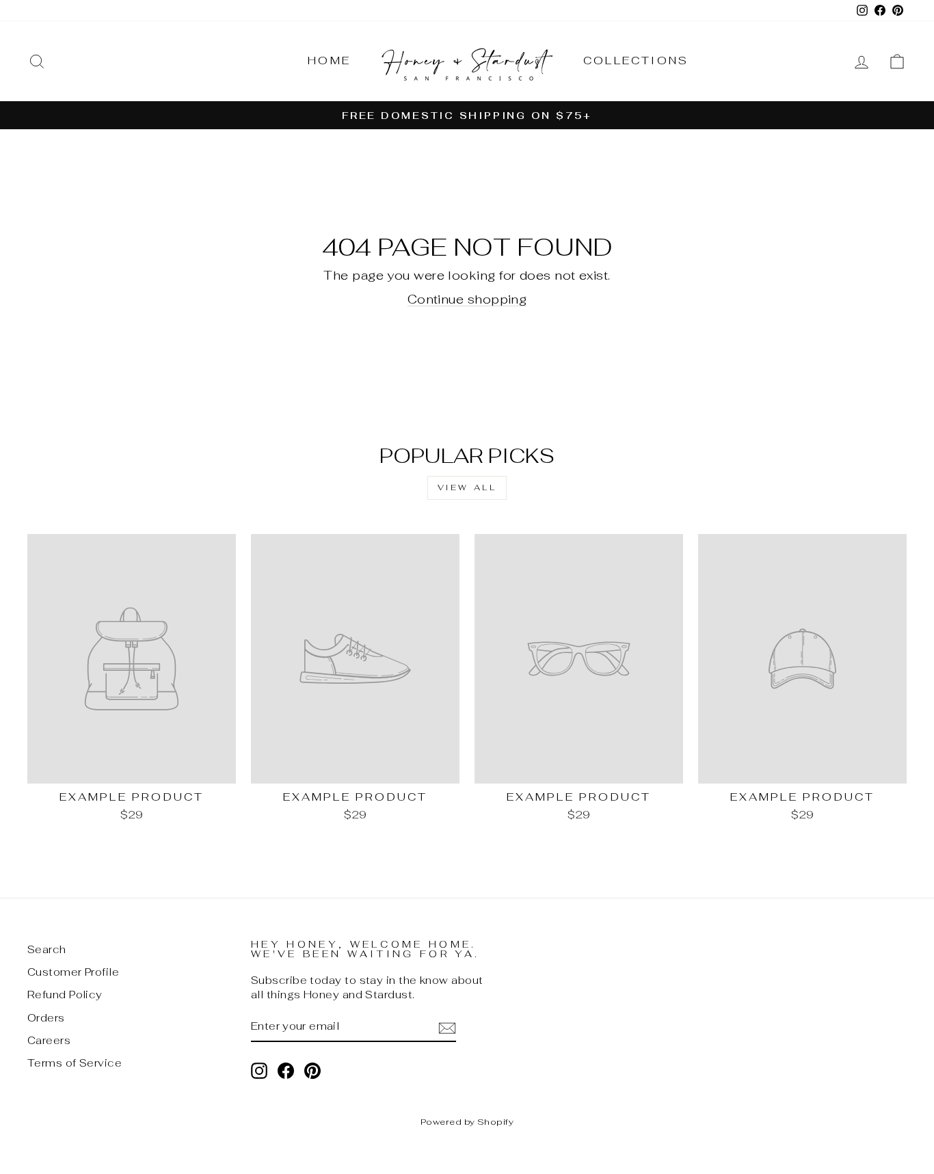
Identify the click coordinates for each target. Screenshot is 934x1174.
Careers (48, 1040)
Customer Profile (73, 971)
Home (329, 60)
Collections (636, 60)
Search (46, 949)
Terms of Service (74, 1062)
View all (467, 487)
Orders (46, 1017)
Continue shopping (467, 299)
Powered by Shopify (467, 1122)
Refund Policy (65, 994)
